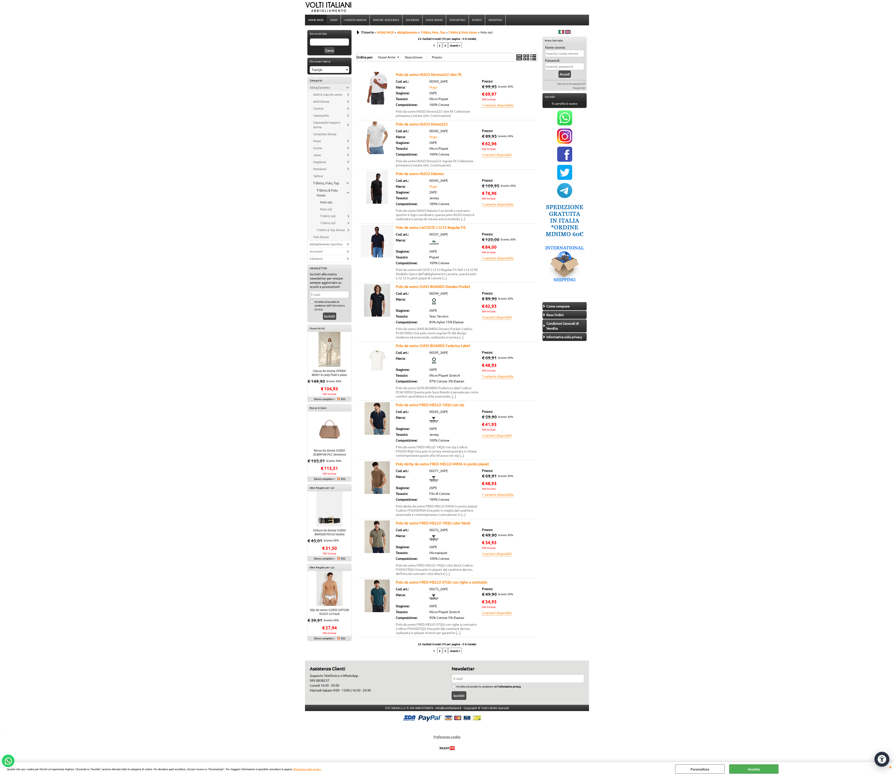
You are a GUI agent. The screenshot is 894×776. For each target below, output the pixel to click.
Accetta (754, 769)
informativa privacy (510, 686)
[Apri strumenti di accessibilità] (881, 759)
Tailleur (318, 176)
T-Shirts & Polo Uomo (327, 192)
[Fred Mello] (434, 423)
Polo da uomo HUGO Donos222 (422, 123)
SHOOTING (495, 20)
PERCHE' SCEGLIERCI (386, 20)
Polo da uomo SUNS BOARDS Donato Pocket (433, 286)
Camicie (318, 108)
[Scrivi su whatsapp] (564, 124)
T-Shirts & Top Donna (331, 230)
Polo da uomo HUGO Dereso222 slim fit (428, 74)
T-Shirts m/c (328, 216)
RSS (343, 399)
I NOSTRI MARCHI (355, 20)
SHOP (333, 20)
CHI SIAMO (412, 20)
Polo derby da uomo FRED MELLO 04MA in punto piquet (442, 463)
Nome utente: (555, 47)
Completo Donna (324, 134)
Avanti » (455, 45)
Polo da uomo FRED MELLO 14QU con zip (430, 404)
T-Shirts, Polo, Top (326, 183)
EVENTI (477, 20)
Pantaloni (319, 169)
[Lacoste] (434, 245)
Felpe (317, 141)
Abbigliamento (320, 87)
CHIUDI (890, 766)
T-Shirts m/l (327, 223)
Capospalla (321, 115)
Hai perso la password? (571, 83)
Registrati (579, 88)
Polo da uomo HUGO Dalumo (420, 173)
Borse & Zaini (318, 408)
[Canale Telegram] (564, 197)
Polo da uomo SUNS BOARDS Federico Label (433, 345)
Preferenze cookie (447, 737)
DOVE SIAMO (434, 20)
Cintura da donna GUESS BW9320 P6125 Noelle (329, 532)
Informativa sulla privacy (307, 769)
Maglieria (319, 162)
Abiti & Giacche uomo (327, 94)
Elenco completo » (324, 399)
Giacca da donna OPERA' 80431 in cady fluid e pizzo (329, 373)
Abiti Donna (321, 101)
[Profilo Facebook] (564, 160)
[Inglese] (568, 32)
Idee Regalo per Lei (322, 487)
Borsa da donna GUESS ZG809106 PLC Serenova (329, 452)
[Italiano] (561, 32)
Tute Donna (321, 237)
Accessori (316, 251)
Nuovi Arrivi (317, 328)
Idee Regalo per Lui (322, 567)
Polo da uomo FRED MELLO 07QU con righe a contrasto (441, 582)
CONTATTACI (457, 20)
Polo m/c (326, 202)
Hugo (433, 87)
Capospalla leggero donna (326, 124)
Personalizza (700, 769)
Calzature (316, 258)
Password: (552, 60)
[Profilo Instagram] (564, 142)
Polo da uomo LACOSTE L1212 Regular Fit (431, 227)
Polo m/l (326, 209)
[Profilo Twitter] (564, 178)
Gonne (317, 148)
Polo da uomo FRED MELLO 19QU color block (433, 522)
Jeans (317, 155)
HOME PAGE (316, 20)
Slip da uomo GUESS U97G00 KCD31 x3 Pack (329, 612)
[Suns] (434, 305)
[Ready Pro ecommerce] (447, 748)
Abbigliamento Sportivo (326, 244)
